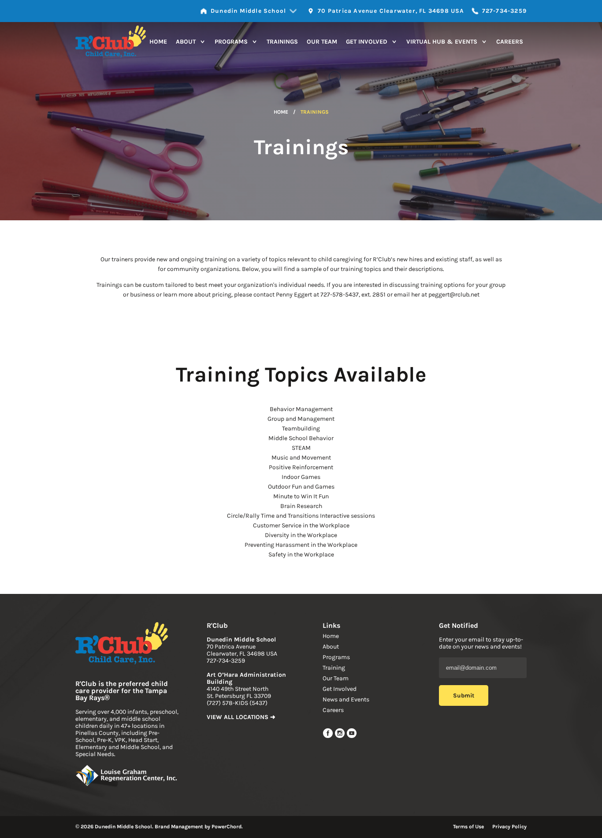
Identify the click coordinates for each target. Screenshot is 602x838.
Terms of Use (468, 826)
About (186, 41)
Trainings (282, 41)
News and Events (346, 699)
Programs (232, 41)
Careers (509, 41)
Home (158, 41)
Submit (463, 695)
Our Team (322, 41)
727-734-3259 (226, 660)
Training (334, 667)
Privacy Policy (509, 826)
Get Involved (367, 41)
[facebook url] (328, 736)
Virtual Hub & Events (442, 41)
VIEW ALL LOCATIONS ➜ (241, 717)
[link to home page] (121, 644)
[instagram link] (340, 736)
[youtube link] (351, 736)
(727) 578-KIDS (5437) (237, 703)
